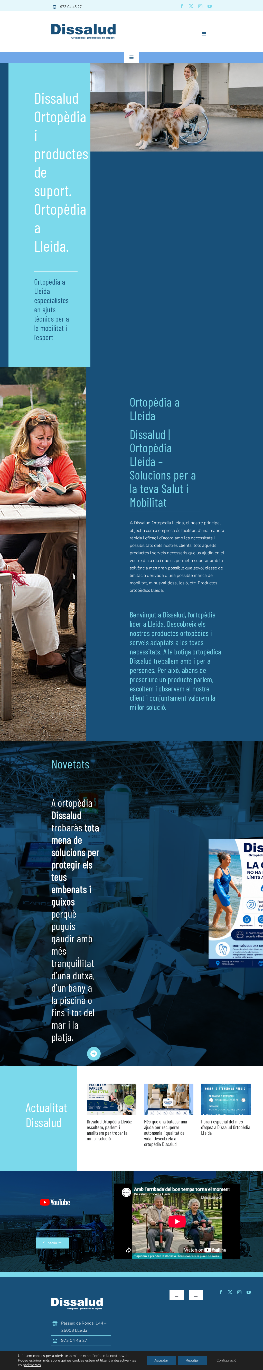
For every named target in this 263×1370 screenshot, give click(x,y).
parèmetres (32, 1365)
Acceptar (161, 1360)
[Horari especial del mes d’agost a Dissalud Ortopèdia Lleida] (226, 1099)
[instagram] (200, 6)
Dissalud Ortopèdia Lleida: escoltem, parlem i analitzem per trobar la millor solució (109, 1129)
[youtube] (210, 6)
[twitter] (191, 6)
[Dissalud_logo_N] (77, 1300)
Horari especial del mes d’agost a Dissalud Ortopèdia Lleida (225, 1127)
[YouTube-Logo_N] (55, 1192)
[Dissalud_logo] (83, 26)
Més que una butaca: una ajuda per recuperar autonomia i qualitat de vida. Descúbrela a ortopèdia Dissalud (165, 1132)
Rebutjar (192, 1360)
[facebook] (182, 6)
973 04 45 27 (71, 6)
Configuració (226, 1360)
